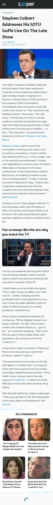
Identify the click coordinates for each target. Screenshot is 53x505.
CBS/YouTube (44, 264)
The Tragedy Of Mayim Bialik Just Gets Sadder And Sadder (13, 446)
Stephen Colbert (11, 145)
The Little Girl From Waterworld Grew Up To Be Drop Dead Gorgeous (38, 447)
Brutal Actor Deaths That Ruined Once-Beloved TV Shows (12, 484)
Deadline (12, 197)
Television (7, 13)
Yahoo (5, 404)
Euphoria (19, 380)
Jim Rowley (10, 42)
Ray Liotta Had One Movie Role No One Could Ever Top (37, 484)
